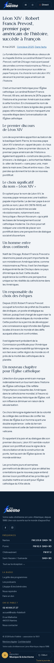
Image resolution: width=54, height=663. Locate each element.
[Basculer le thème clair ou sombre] (32, 5)
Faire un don (8, 596)
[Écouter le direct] (5, 655)
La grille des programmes (15, 577)
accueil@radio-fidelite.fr (14, 612)
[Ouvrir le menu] (25, 5)
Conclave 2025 (25, 46)
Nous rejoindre (10, 591)
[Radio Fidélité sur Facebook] (5, 527)
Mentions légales (10, 642)
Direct (45, 4)
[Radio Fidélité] (27, 509)
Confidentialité (24, 642)
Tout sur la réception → (14, 564)
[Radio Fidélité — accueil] (10, 5)
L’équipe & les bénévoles (15, 586)
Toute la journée (44, 660)
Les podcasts (9, 582)
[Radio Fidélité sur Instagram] (12, 527)
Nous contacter (10, 625)
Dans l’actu (41, 46)
